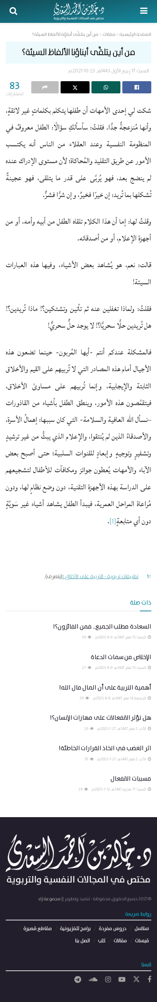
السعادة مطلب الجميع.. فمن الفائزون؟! (102, 627)
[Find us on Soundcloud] (93, 979)
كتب (102, 941)
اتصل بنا (82, 941)
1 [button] (149, 576)
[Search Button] (13, 11)
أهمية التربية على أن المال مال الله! (105, 688)
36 (84, 637)
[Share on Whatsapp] (105, 87)
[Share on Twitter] (75, 87)
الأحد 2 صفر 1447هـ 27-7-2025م (122, 729)
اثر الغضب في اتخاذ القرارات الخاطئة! (105, 748)
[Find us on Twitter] (136, 979)
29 (82, 698)
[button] (112, 524)
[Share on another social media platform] (45, 87)
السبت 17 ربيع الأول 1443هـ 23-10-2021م (108, 71)
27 (84, 668)
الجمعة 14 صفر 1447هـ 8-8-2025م (120, 698)
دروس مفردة (113, 929)
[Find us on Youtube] (122, 979)
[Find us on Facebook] (149, 979)
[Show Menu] (143, 11)
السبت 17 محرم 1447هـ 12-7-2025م (119, 789)
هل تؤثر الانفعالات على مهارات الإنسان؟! (100, 718)
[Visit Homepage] (78, 11)
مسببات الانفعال (131, 779)
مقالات (120, 941)
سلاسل (142, 929)
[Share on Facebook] (136, 87)
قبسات (142, 941)
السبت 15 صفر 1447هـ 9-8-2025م (121, 637)
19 (87, 759)
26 (86, 729)
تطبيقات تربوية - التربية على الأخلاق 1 (100, 576)
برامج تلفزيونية (75, 929)
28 (80, 789)
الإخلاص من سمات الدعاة (121, 657)
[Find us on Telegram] (77, 979)
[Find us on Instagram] (108, 979)
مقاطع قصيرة (37, 929)
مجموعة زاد (49, 899)
